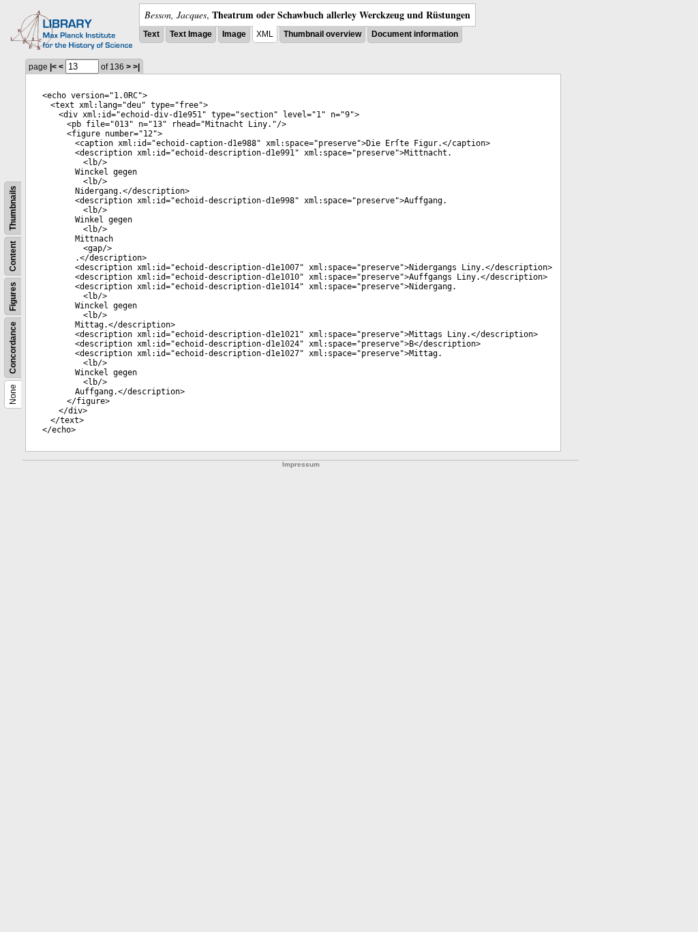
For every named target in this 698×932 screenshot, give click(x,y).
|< (53, 67)
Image (234, 34)
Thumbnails (13, 208)
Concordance (13, 347)
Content (13, 256)
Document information (414, 34)
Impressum (301, 464)
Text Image (191, 34)
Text (151, 34)
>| (136, 67)
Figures (13, 296)
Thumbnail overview (322, 34)
